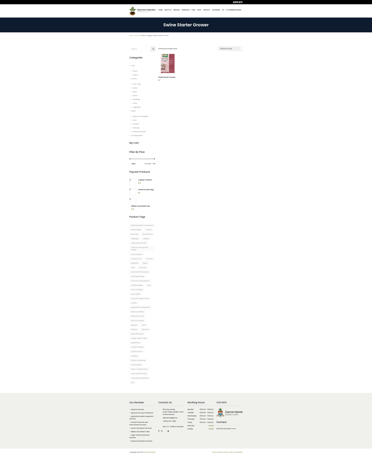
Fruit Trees (137, 84)
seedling (134, 356)
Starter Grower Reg (138, 360)
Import (135, 75)
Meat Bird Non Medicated (140, 307)
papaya (134, 325)
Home (160, 10)
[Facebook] (159, 431)
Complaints (238, 452)
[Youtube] (168, 431)
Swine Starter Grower (139, 373)
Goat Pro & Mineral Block (140, 281)
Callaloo (146, 238)
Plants (135, 95)
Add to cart (168, 63)
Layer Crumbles (137, 290)
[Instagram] (162, 431)
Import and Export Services (141, 428)
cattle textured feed (138, 243)
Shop (199, 10)
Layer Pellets (135, 294)
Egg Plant (134, 263)
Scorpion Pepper (137, 347)
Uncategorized (137, 135)
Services (176, 10)
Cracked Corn (136, 259)
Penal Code (228, 452)
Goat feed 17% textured (140, 272)
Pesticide (136, 128)
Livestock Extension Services (141, 441)
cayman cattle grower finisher (139, 248)
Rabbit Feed (135, 343)
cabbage (134, 238)
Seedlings (136, 99)
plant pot (145, 329)
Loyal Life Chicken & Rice (140, 298)
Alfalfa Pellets (136, 230)
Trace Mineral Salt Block (140, 378)
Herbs (135, 88)
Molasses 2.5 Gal (137, 316)
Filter (134, 164)
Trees (135, 103)
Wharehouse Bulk (139, 132)
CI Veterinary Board (233, 10)
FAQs (193, 10)
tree (132, 382)
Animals (149, 230)
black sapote (148, 234)
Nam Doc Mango (137, 320)
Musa (135, 92)
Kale (149, 285)
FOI (223, 10)
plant (144, 325)
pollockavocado (137, 334)
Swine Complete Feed (139, 369)
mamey (134, 303)
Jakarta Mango (137, 285)
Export (135, 71)
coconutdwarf (136, 254)
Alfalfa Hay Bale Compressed (142, 225)
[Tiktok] (165, 431)
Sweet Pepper (136, 365)
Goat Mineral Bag (137, 276)
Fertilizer (136, 124)
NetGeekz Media (149, 452)
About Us (167, 10)
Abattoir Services (137, 409)
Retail (133, 111)
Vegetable (137, 107)
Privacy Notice (217, 452)
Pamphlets (186, 10)
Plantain (134, 329)
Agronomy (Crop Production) (142, 413)
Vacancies (216, 10)
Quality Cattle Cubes (139, 338)
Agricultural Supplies (140, 116)
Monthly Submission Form (226, 429)
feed (133, 267)
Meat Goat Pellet (137, 312)
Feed (134, 120)
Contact (206, 10)
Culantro (149, 259)
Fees (133, 66)
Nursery (134, 79)
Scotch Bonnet (136, 351)
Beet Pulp (134, 234)
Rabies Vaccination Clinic (140, 432)
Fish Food (142, 267)
